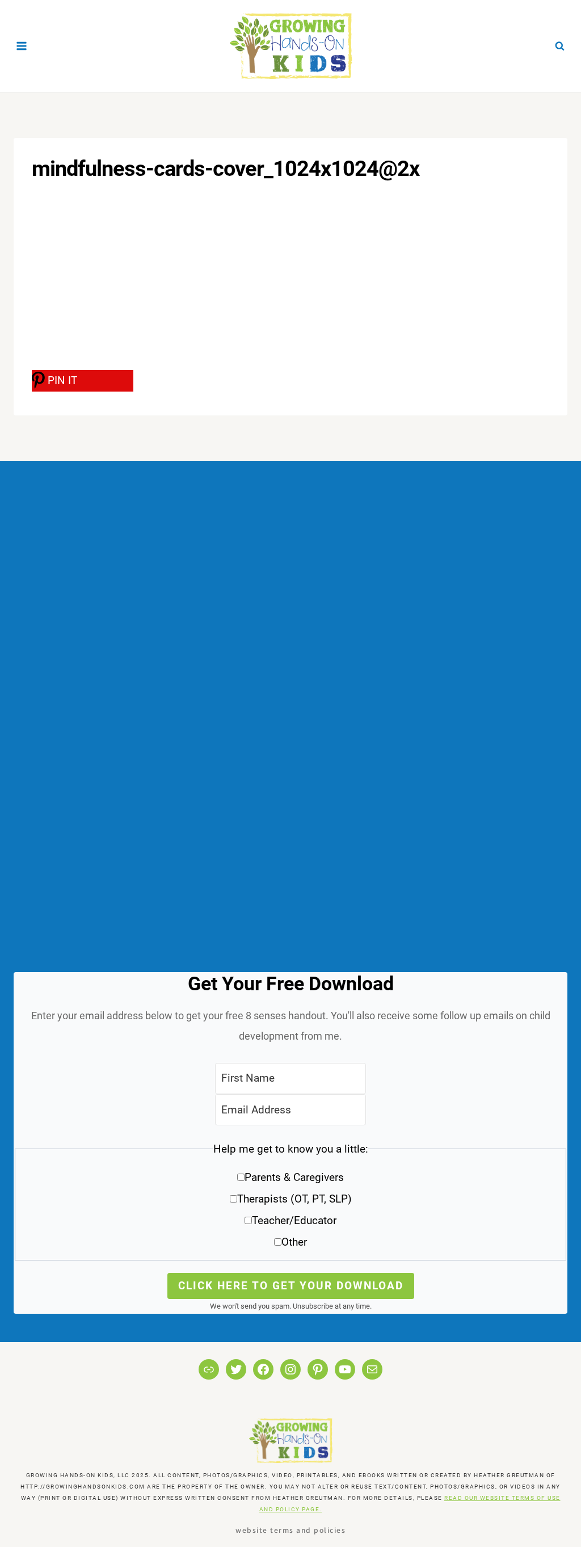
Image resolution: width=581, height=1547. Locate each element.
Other (294, 1241)
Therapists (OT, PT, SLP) (294, 1198)
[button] (290, 1199)
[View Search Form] (559, 46)
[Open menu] (21, 45)
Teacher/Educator (294, 1220)
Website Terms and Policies (290, 1530)
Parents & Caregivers (294, 1177)
